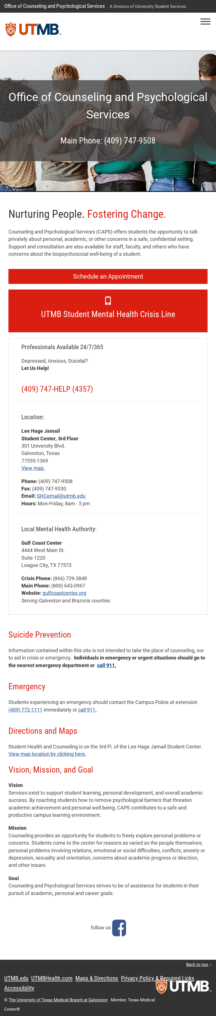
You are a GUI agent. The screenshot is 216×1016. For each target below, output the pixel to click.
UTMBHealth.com (52, 978)
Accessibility (19, 988)
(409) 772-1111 (25, 710)
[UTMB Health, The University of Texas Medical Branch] (184, 988)
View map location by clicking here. (47, 754)
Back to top (197, 964)
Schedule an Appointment (108, 276)
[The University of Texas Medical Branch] (33, 31)
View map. (33, 468)
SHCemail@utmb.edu (61, 496)
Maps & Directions (96, 978)
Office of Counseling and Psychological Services (54, 6)
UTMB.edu (16, 978)
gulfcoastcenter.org (64, 593)
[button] (205, 21)
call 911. (106, 665)
